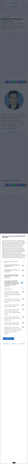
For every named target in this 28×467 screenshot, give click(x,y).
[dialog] (14, 350)
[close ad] (14, 462)
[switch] (22, 265)
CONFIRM (8, 338)
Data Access (14, 343)
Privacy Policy (22, 343)
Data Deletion (6, 343)
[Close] (25, 236)
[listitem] (14, 262)
